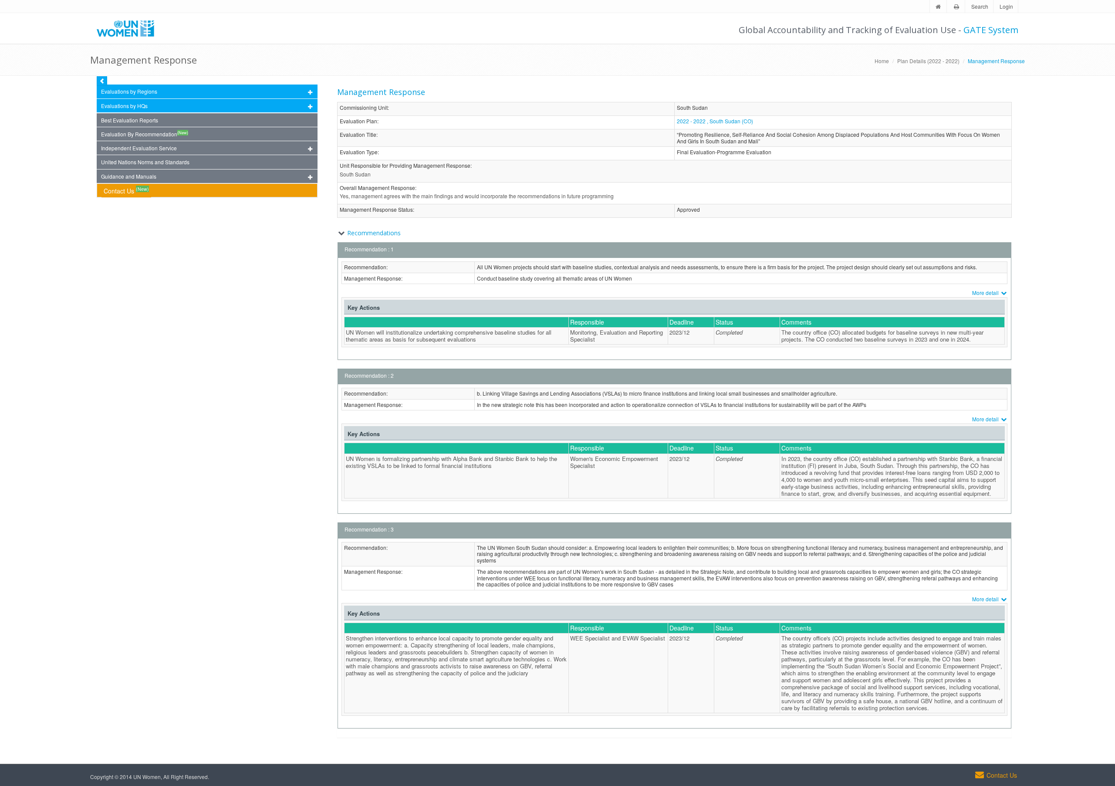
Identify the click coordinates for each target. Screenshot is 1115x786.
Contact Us (126, 190)
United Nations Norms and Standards (145, 162)
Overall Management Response (377, 188)
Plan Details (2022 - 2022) (928, 60)
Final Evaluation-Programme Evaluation (724, 152)
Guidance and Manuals (128, 176)
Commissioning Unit (364, 108)
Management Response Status (376, 210)
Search (979, 6)
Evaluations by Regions (129, 91)
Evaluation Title (358, 135)
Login (1006, 6)
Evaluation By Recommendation (144, 134)
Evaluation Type (359, 152)
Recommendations (374, 233)
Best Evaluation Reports (129, 120)
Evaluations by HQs (124, 105)
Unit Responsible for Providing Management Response (405, 166)
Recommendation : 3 (369, 529)
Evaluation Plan (358, 121)
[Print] (956, 7)
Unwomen (129, 28)
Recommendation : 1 (369, 249)
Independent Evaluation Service (139, 148)
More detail (986, 292)
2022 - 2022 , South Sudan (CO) (715, 121)
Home (882, 60)
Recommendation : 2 (369, 375)
